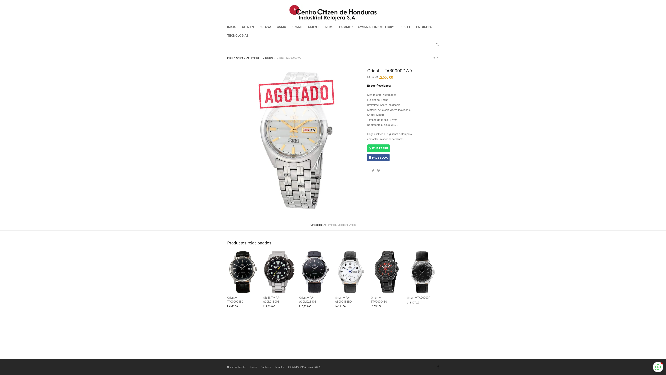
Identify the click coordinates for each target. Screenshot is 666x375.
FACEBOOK (379, 158)
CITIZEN (248, 27)
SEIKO (329, 27)
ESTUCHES (424, 27)
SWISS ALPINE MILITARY (376, 27)
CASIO (281, 27)
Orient (239, 57)
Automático (252, 57)
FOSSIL (297, 27)
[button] (658, 367)
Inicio (230, 57)
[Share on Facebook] (368, 170)
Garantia (279, 367)
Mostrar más (232, 306)
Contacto (266, 367)
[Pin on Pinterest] (378, 170)
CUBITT (405, 27)
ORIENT (313, 27)
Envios (253, 367)
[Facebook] (438, 367)
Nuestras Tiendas (236, 367)
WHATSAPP (379, 148)
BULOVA (265, 27)
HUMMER (346, 27)
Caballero (268, 57)
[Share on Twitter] (373, 170)
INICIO (231, 27)
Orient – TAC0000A (418, 297)
